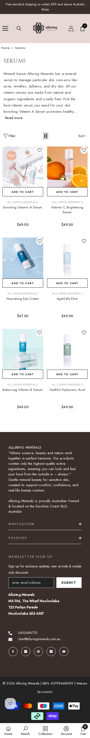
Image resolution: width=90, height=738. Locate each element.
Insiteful (47, 692)
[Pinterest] (38, 651)
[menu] (5, 28)
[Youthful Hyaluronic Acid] (67, 349)
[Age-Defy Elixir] (67, 258)
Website (81, 683)
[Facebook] (13, 651)
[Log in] (71, 28)
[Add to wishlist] (39, 150)
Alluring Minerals (22, 202)
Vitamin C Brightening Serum (67, 209)
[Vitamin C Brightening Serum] (67, 166)
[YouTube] (63, 651)
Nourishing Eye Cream (22, 298)
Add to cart (23, 192)
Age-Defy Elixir (67, 298)
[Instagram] (25, 651)
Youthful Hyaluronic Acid (67, 389)
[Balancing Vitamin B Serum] (22, 349)
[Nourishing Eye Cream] (22, 258)
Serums (20, 48)
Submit (68, 582)
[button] (45, 136)
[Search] (19, 28)
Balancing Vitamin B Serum (23, 389)
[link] (25, 730)
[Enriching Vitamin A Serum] (22, 166)
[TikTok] (51, 651)
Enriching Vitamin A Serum (22, 207)
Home (5, 48)
